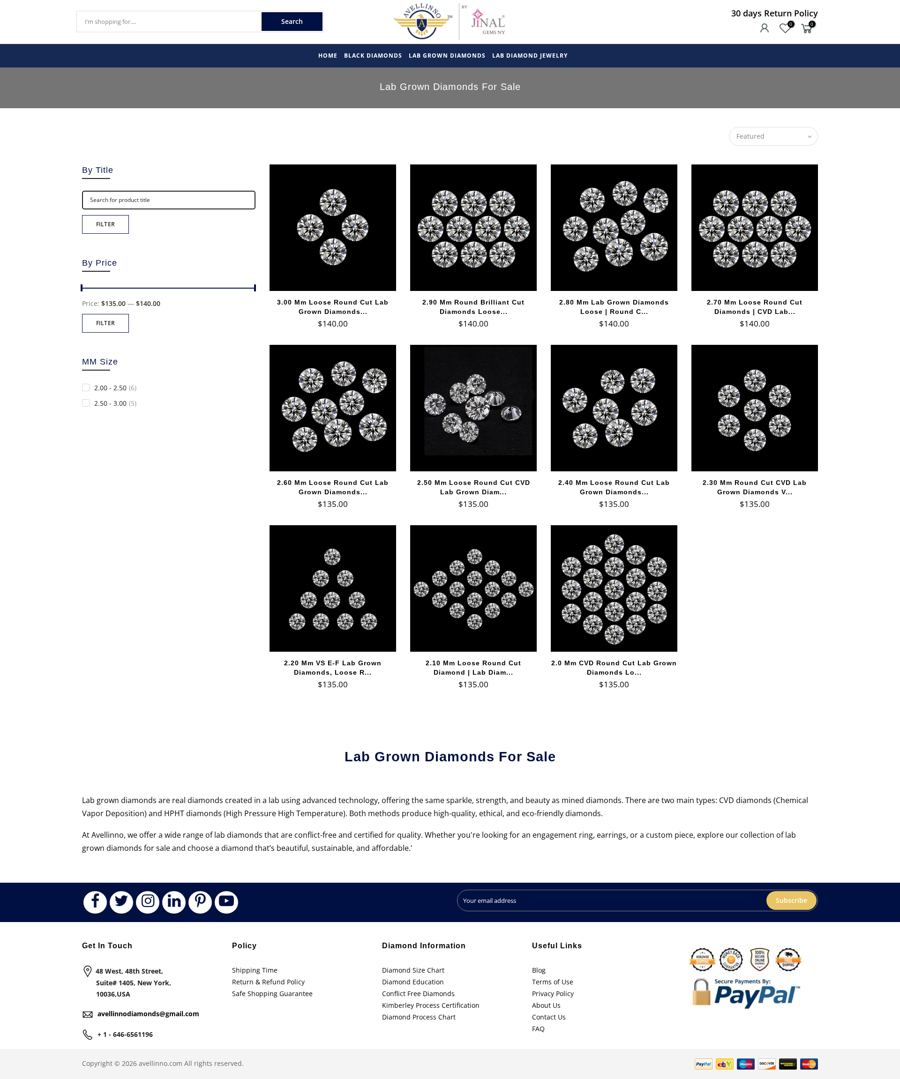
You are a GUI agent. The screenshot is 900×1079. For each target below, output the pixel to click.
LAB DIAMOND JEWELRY (530, 56)
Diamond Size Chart (413, 970)
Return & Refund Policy (268, 981)
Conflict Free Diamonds (418, 993)
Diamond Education (413, 981)
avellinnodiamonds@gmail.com (148, 1013)
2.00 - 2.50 (115, 387)
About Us (546, 1005)
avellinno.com (160, 1063)
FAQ (538, 1028)
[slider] (82, 289)
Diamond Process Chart (419, 1016)
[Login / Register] (764, 29)
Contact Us (549, 1016)
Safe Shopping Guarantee (272, 993)
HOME (328, 56)
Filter (105, 224)
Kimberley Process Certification (431, 1005)
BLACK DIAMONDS (373, 56)
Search (292, 21)
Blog (539, 970)
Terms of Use (552, 981)
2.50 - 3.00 (115, 403)
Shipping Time (255, 970)
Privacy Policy (553, 993)
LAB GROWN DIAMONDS (447, 56)
